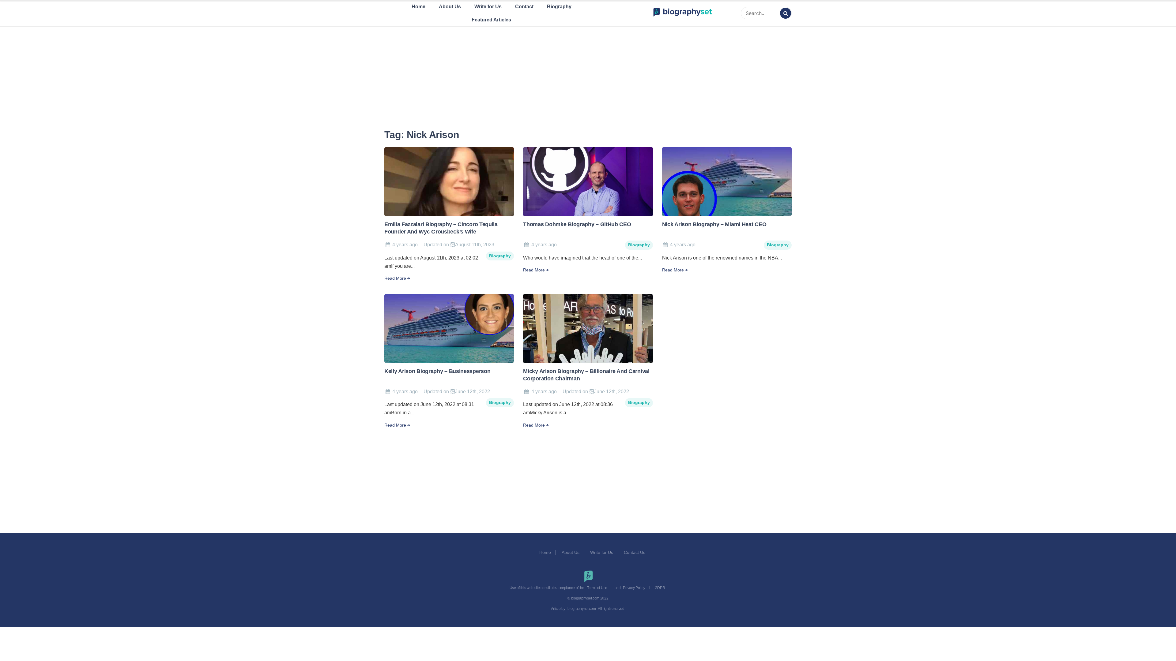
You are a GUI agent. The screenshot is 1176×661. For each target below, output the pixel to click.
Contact (524, 6)
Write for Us (488, 6)
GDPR (660, 588)
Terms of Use (597, 588)
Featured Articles (491, 19)
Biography (559, 6)
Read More (395, 278)
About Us (450, 6)
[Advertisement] (588, 70)
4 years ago (405, 244)
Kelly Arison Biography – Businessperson (437, 371)
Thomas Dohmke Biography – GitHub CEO (577, 224)
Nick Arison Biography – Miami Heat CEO (714, 224)
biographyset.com (581, 609)
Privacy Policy (634, 588)
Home (418, 6)
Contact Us (635, 552)
